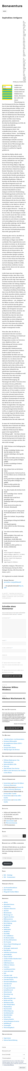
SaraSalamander (8, 1013)
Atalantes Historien (9, 908)
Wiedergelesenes (6, 598)
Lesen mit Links (8, 971)
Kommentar (6, 618)
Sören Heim (7, 1017)
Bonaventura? (6, 1051)
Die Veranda (7, 942)
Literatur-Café (8, 975)
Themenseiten (6, 1058)
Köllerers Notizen (9, 965)
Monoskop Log (8, 994)
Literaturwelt (8, 983)
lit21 (5, 973)
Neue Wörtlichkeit (9, 1004)
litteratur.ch (7, 986)
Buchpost (6, 927)
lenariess (6, 967)
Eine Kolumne (8, 889)
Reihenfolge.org (8, 1011)
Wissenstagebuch (9, 1027)
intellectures (7, 961)
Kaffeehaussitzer (9, 963)
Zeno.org (6, 766)
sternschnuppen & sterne (11, 1021)
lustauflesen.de (8, 990)
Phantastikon (8, 1006)
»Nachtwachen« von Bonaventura (14, 739)
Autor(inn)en (10, 821)
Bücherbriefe (7, 913)
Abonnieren (7, 863)
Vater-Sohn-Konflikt (18, 596)
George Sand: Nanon (10, 747)
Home (4, 1047)
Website (4, 655)
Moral (11, 594)
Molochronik (8, 992)
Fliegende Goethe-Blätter (11, 892)
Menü (4, 11)
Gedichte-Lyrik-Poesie (10, 952)
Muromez (6, 996)
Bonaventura (12, 6)
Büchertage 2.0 (8, 915)
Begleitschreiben (9, 917)
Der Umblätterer (8, 935)
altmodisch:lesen (9, 904)
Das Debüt (7, 933)
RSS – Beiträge (8, 875)
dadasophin (7, 929)
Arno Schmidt (6, 1054)
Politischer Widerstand (18, 594)
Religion (4, 596)
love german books (9, 988)
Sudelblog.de (7, 1023)
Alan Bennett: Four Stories (11, 768)
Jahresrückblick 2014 (10, 764)
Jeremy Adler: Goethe (10, 793)
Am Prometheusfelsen (10, 887)
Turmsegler (7, 1025)
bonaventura (7, 783)
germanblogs (8, 954)
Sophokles (11, 593)
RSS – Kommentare (9, 877)
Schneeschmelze (9, 1019)
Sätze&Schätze (8, 1015)
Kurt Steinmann (18, 593)
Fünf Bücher (7, 950)
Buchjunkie (7, 925)
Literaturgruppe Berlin (11, 977)
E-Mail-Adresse (7, 647)
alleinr (6, 902)
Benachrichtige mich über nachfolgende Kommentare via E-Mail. (12, 665)
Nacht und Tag (8, 1000)
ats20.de (6, 910)
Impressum (7, 1038)
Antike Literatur (6, 594)
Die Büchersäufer (9, 938)
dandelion (7, 931)
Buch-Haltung (8, 923)
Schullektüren (10, 596)
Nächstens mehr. (9, 1002)
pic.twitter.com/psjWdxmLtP (12, 582)
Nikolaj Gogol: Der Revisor (12, 749)
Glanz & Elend (8, 956)
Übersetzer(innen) (11, 823)
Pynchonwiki (8, 1009)
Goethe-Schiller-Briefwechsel (12, 958)
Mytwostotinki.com (9, 998)
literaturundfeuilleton (10, 981)
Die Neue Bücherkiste (10, 940)
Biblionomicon (8, 919)
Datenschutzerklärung (10, 1040)
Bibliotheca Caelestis (10, 921)
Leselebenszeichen (9, 969)
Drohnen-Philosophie (10, 741)
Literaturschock (8, 979)
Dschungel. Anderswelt (11, 948)
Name (4, 640)
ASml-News (7, 906)
